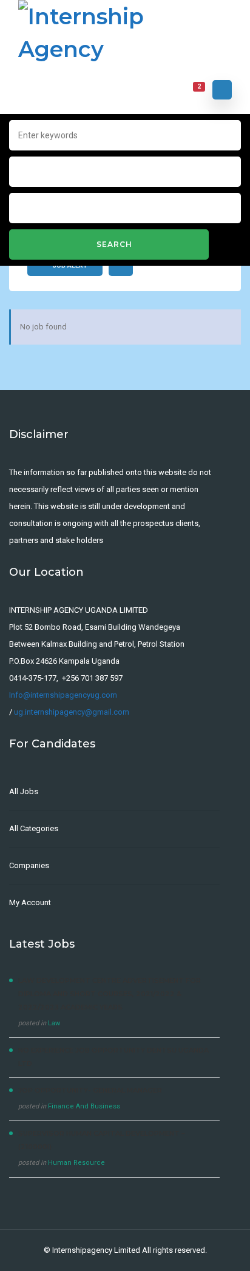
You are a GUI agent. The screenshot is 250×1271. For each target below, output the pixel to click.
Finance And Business (84, 1106)
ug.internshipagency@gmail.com (71, 711)
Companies (29, 865)
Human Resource (76, 1163)
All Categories (33, 828)
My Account (30, 902)
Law (54, 1023)
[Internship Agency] (125, 33)
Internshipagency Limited (96, 1250)
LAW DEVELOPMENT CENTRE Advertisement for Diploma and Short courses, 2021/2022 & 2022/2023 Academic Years (109, 993)
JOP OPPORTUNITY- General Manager (90, 1090)
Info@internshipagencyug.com (63, 695)
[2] (191, 90)
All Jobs (23, 791)
